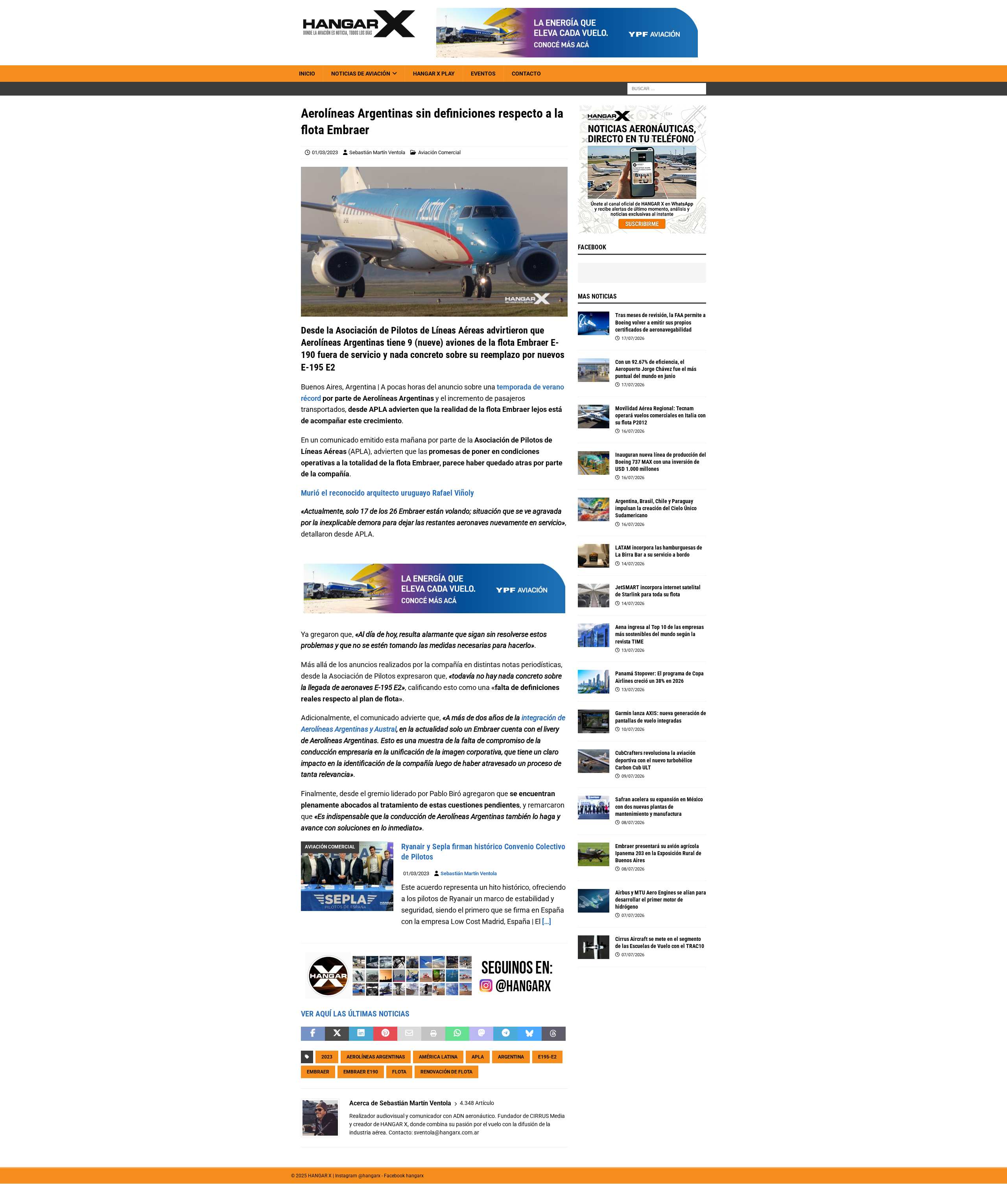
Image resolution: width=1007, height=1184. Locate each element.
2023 (326, 1057)
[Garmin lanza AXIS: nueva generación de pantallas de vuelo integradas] (593, 721)
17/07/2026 (633, 338)
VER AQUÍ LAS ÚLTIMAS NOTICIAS (355, 1013)
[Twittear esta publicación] (337, 1034)
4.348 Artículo (477, 1103)
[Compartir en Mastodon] (481, 1034)
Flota (399, 1072)
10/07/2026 (633, 729)
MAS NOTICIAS (597, 296)
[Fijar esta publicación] (385, 1034)
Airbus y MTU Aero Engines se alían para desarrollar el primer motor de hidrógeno (660, 899)
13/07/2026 (633, 650)
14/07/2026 (633, 563)
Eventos (483, 73)
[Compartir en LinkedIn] (361, 1034)
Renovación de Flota (446, 1072)
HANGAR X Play (434, 73)
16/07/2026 (633, 431)
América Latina (438, 1057)
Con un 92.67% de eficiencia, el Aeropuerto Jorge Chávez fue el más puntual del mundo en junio (655, 369)
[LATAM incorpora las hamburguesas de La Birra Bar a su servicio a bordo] (593, 556)
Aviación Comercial (439, 152)
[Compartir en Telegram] (505, 1034)
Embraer (318, 1072)
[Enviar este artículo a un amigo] (409, 1034)
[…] (546, 921)
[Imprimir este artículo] (433, 1034)
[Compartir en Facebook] (313, 1034)
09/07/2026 (633, 776)
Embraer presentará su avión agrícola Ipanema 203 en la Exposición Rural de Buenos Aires (658, 853)
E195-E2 (547, 1057)
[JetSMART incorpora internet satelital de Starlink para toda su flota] (593, 595)
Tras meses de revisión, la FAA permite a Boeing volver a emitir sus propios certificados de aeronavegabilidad (660, 322)
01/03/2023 (325, 152)
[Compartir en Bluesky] (530, 1034)
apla (478, 1057)
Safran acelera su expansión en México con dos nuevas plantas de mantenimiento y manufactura (659, 806)
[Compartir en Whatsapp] (457, 1034)
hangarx (415, 1175)
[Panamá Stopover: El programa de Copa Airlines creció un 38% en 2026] (593, 681)
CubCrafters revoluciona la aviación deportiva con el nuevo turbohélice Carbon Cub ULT (655, 760)
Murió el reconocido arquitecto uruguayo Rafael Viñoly (387, 493)
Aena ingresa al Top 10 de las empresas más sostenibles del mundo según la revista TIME (659, 634)
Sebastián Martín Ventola (377, 152)
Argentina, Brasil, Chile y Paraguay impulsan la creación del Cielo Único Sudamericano (656, 508)
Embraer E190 (360, 1072)
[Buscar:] (666, 88)
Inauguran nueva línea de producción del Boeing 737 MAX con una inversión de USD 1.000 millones (660, 462)
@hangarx (369, 1175)
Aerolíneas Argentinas (376, 1057)
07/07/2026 (633, 915)
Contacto (526, 73)
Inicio (307, 73)
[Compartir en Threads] (554, 1034)
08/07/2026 (633, 822)
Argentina (511, 1057)
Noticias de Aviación (360, 73)
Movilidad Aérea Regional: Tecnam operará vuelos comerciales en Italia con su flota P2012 (660, 415)
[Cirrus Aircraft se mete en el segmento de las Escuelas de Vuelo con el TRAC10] (593, 947)
